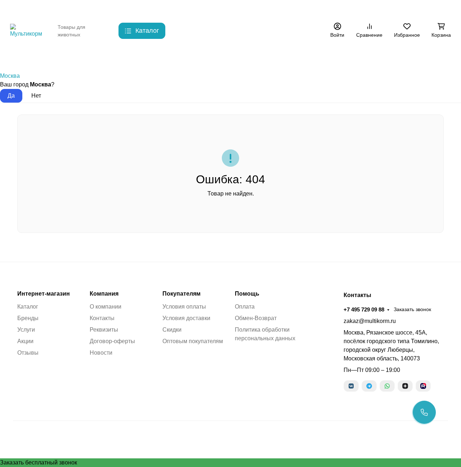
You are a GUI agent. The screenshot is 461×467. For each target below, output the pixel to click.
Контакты (80, 9)
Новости (101, 353)
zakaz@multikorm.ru (370, 321)
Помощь (247, 294)
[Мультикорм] (28, 30)
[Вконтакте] (351, 386)
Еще (301, 9)
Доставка (110, 9)
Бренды (20, 57)
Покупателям (181, 294)
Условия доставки (186, 318)
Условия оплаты (184, 307)
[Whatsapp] (387, 386)
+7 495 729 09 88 (346, 9)
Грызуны (124, 57)
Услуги (26, 330)
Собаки (55, 57)
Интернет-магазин (43, 294)
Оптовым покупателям (192, 341)
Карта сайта (169, 9)
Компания (104, 294)
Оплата (245, 307)
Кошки (89, 57)
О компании (105, 307)
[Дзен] (405, 386)
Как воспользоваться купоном (227, 9)
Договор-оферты (112, 341)
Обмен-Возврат (256, 318)
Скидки (137, 9)
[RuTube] (423, 386)
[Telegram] (369, 386)
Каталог (27, 307)
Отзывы (28, 353)
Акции (277, 9)
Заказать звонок (394, 9)
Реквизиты (104, 330)
